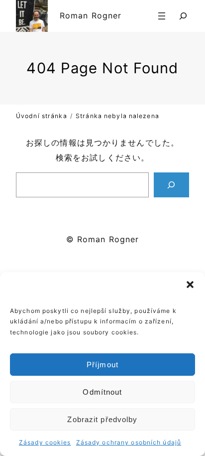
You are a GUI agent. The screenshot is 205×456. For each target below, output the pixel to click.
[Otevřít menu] (162, 15)
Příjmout (102, 364)
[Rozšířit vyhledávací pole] (183, 16)
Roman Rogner (90, 15)
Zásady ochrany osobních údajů (128, 442)
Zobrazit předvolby (102, 419)
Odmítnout (102, 392)
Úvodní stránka (41, 116)
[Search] (171, 184)
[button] (190, 285)
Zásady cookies (45, 442)
